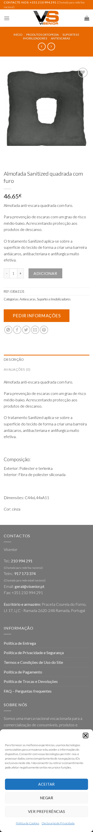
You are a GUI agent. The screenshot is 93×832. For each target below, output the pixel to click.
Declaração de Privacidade (58, 823)
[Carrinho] (86, 18)
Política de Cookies (27, 823)
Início (18, 34)
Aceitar (46, 784)
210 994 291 (21, 560)
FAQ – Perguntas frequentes (28, 691)
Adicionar (45, 273)
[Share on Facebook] (17, 330)
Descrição (14, 359)
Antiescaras (60, 38)
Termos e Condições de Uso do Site (33, 662)
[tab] (46, 360)
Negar (46, 798)
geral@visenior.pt (29, 586)
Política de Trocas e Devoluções (31, 681)
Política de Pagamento (23, 672)
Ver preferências (46, 811)
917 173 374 (25, 573)
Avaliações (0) (17, 369)
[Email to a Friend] (35, 330)
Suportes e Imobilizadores (54, 299)
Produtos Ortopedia (42, 34)
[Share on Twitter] (26, 330)
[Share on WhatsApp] (8, 330)
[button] (85, 735)
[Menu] (7, 18)
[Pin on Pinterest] (44, 330)
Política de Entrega (20, 643)
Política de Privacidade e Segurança (34, 652)
